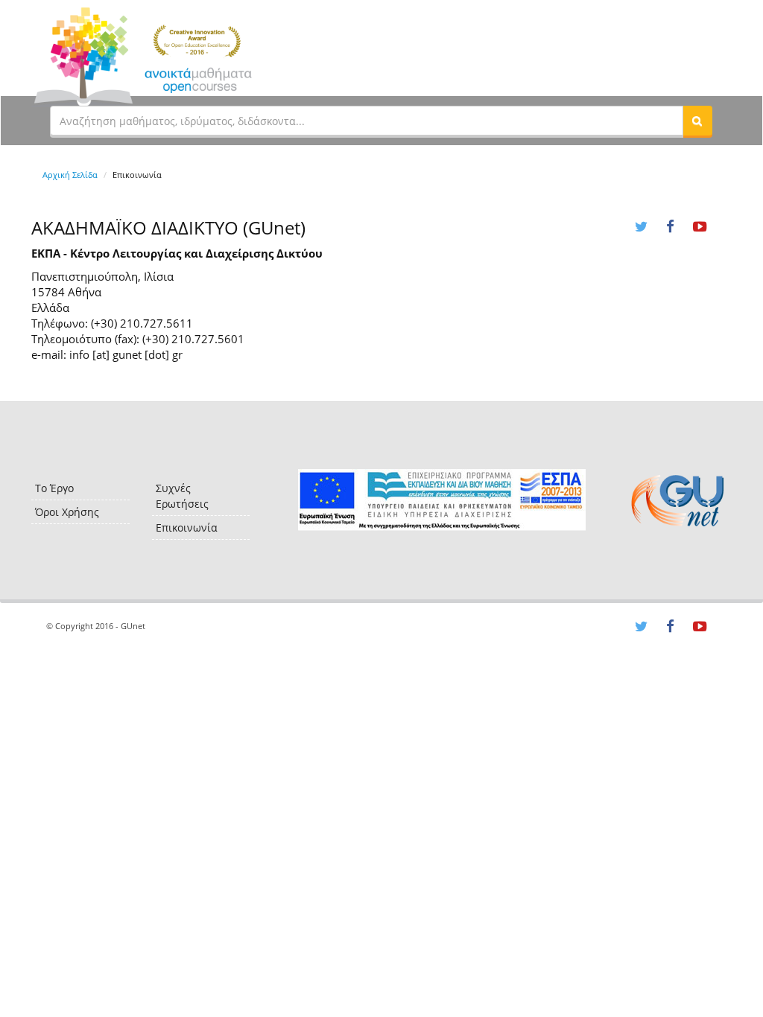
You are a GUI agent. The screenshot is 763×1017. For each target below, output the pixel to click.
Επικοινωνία (187, 527)
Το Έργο (54, 488)
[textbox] (366, 121)
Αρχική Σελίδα (70, 174)
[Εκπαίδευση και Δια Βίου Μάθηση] (441, 500)
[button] (697, 121)
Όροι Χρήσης (67, 512)
